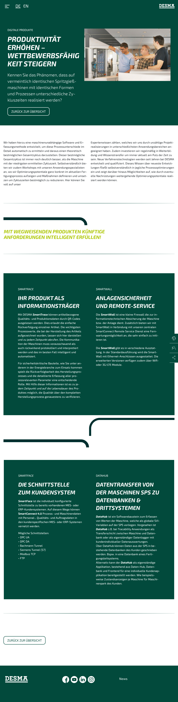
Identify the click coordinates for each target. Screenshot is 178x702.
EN (26, 5)
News (123, 679)
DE (18, 5)
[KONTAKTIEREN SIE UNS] (174, 348)
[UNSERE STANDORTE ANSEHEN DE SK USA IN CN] (174, 338)
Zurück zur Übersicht (28, 111)
